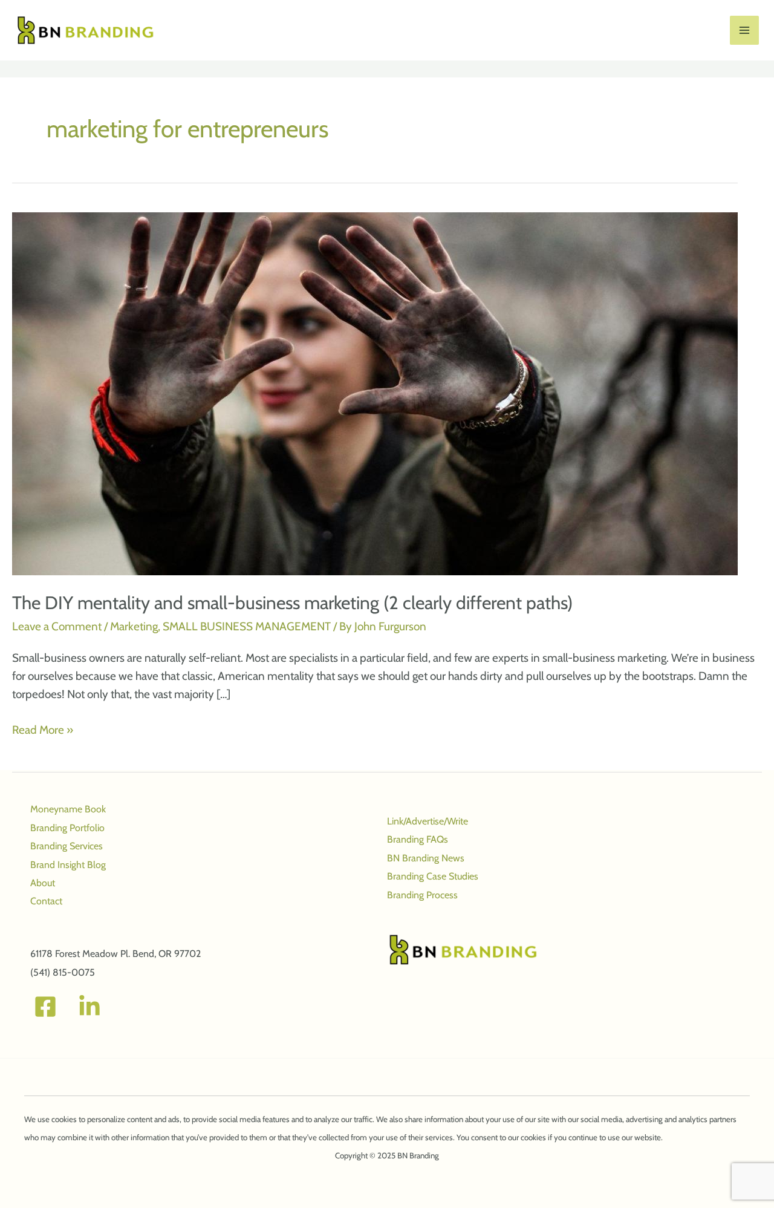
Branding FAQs (417, 839)
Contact (46, 901)
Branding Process (422, 895)
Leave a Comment (57, 626)
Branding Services (66, 846)
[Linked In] (89, 1006)
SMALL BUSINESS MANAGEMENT (247, 626)
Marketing (134, 626)
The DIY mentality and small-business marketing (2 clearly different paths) (292, 603)
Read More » (42, 730)
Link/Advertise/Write (427, 821)
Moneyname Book (68, 809)
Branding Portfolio (67, 828)
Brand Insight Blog (68, 864)
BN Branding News (425, 858)
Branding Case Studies (432, 876)
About (42, 883)
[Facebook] (45, 1006)
